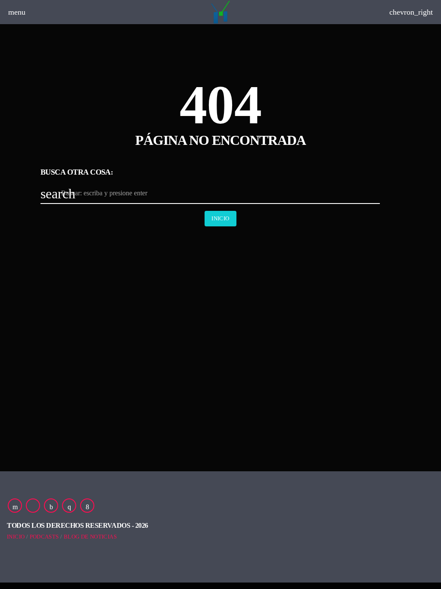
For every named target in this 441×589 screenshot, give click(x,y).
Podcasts (44, 536)
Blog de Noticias (90, 536)
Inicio (220, 218)
